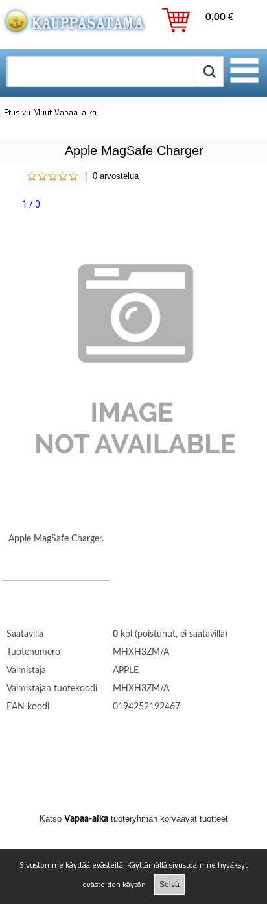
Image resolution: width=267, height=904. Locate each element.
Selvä (169, 884)
